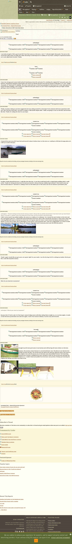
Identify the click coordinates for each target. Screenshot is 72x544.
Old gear (2, 471)
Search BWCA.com (6, 434)
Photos (20, 12)
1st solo (2, 503)
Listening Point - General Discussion (11, 25)
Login (21, 6)
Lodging (48, 9)
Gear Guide (51, 527)
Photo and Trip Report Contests (10, 437)
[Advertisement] (10, 485)
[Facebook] (59, 17)
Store (33, 12)
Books (66, 9)
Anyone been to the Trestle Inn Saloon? (10, 469)
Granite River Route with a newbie (9, 501)
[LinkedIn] (65, 17)
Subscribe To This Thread (8, 414)
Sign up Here (68, 425)
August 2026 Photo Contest (7, 473)
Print (2, 62)
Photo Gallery (52, 520)
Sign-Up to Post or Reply (7, 411)
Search (63, 20)
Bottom (8, 62)
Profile (26, 2)
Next (15, 62)
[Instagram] (67, 17)
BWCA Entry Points (53, 525)
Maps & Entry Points (57, 9)
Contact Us (68, 6)
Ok (36, 540)
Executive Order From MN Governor (9, 475)
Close (1, 427)
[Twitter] (62, 17)
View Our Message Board (54, 531)
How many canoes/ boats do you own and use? (12, 467)
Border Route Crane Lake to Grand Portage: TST (13, 507)
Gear (27, 12)
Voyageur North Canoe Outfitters (10, 407)
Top (5, 93)
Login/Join (69, 20)
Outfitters (42, 9)
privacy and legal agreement (60, 537)
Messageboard (37, 6)
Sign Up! (29, 6)
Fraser (1, 505)
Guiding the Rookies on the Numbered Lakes (11, 499)
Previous (12, 93)
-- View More (3, 509)
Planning (34, 9)
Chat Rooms (49, 20)
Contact (63, 15)
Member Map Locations (8, 442)
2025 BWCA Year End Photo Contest (11, 439)
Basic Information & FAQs (55, 522)
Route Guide (4, 444)
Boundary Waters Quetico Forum (10, 23)
